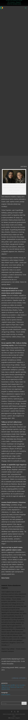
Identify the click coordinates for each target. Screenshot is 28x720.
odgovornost (5, 687)
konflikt (13, 685)
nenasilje (21, 685)
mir (17, 685)
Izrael (7, 685)
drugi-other (19, 678)
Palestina (12, 687)
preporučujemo (5, 694)
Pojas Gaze (19, 687)
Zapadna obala (5, 689)
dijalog (3, 685)
